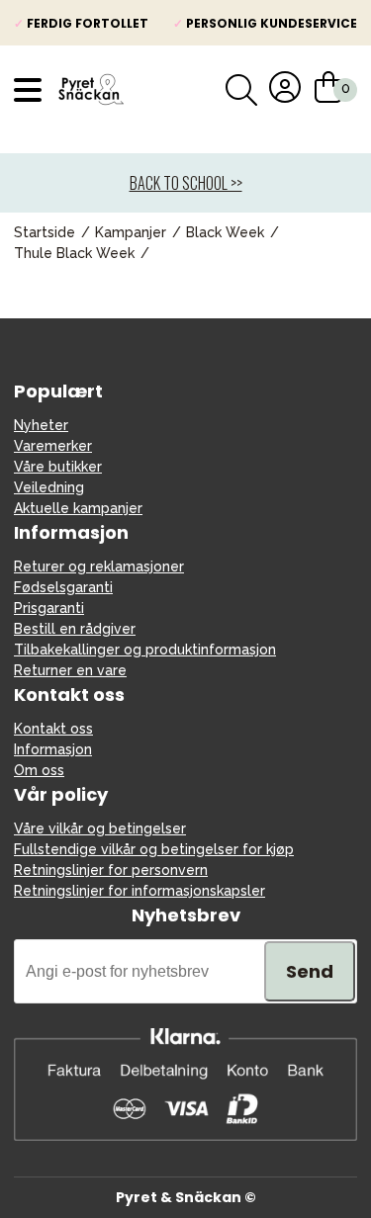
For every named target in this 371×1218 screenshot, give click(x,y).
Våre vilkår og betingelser (100, 828)
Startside (44, 232)
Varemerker (53, 446)
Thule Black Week (74, 253)
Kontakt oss (53, 729)
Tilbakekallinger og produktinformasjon (145, 649)
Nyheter (41, 425)
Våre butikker (58, 467)
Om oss (39, 770)
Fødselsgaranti (63, 587)
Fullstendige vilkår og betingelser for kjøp (154, 849)
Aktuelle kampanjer (78, 508)
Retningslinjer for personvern (111, 870)
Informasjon (53, 749)
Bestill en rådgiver (75, 629)
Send (309, 971)
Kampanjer (130, 232)
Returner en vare (70, 670)
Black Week (225, 232)
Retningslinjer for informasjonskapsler (139, 891)
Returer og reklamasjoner (99, 566)
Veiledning (49, 487)
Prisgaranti (49, 608)
